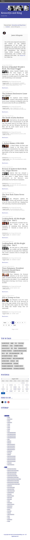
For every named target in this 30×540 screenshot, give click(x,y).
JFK (10, 234)
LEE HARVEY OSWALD (18, 84)
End (15, 325)
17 (3, 389)
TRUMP (13, 313)
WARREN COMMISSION (7, 186)
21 (19, 389)
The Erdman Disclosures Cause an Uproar (14, 94)
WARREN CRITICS (19, 366)
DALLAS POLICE (5, 348)
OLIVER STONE (5, 361)
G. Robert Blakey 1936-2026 (13, 143)
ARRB (12, 343)
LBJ (21, 353)
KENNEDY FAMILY (16, 234)
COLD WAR (20, 343)
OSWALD (12, 361)
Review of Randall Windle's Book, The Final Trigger (13, 68)
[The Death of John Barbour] (5, 120)
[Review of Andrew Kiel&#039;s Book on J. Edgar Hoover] (5, 173)
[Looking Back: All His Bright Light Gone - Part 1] (5, 248)
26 (11, 391)
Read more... (5, 88)
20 (15, 389)
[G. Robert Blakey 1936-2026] (5, 146)
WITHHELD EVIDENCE (19, 368)
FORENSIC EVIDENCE (7, 350)
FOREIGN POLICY (22, 348)
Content (8, 27)
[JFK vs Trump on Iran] (5, 300)
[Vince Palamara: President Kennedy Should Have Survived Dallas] (5, 274)
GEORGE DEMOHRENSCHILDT (12, 85)
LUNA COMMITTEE (14, 108)
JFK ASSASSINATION (14, 83)
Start (5, 322)
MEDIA (9, 134)
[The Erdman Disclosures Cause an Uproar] (5, 98)
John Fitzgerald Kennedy (15, 81)
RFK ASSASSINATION (16, 109)
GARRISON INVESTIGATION (16, 133)
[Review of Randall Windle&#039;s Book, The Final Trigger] (5, 71)
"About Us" (22, 55)
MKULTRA (23, 109)
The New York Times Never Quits (13, 195)
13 (15, 387)
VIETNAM (16, 363)
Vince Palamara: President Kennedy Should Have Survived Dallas (13, 270)
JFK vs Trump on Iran (11, 297)
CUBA (11, 345)
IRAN (17, 313)
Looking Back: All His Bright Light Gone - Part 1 (13, 244)
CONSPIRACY (5, 345)
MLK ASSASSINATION (18, 358)
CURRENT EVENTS (18, 345)
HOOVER (12, 185)
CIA (21, 85)
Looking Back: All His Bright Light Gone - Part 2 (13, 219)
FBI (12, 348)
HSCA (10, 84)
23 (27, 389)
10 (8, 325)
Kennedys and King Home (19, 25)
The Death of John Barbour (13, 118)
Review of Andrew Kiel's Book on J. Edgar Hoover (14, 170)
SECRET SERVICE (14, 288)
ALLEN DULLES (5, 343)
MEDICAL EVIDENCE (6, 358)
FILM (15, 348)
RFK (15, 185)
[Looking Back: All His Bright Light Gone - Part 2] (5, 223)
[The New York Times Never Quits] (5, 199)
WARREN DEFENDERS (7, 368)
